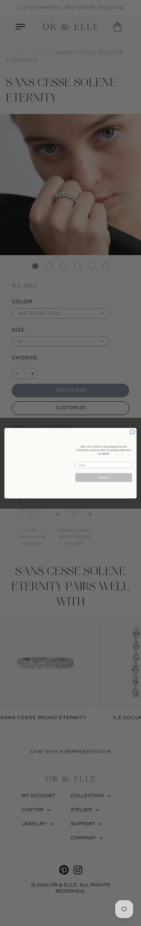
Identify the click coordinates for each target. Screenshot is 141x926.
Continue (103, 477)
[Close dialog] (132, 431)
